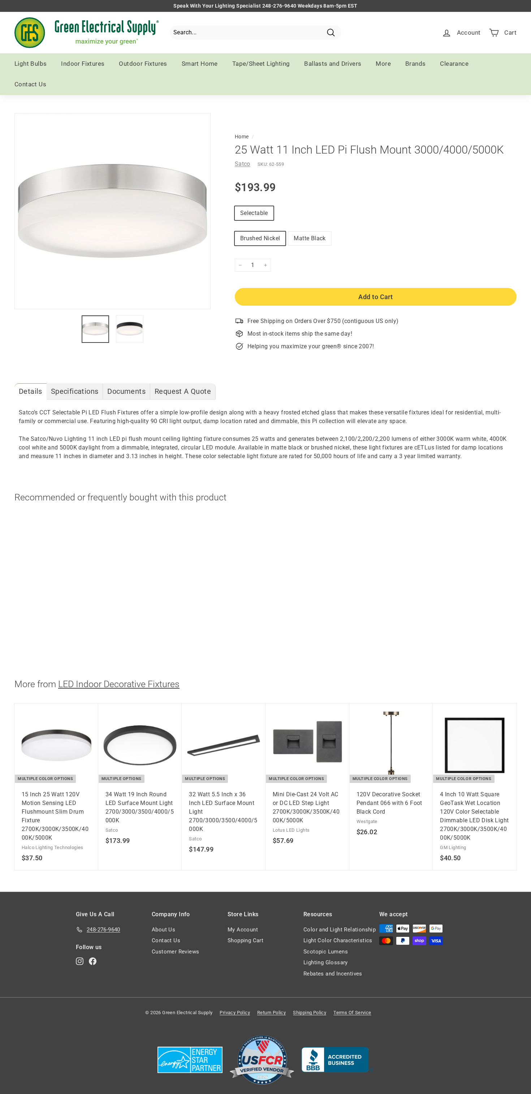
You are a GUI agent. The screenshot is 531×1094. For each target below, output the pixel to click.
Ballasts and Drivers (332, 63)
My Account (243, 929)
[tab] (30, 391)
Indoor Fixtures (82, 63)
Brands (415, 63)
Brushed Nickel (260, 238)
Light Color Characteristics (337, 940)
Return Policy (271, 1012)
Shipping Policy (309, 1012)
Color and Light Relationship (339, 929)
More (383, 63)
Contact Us (30, 84)
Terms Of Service (352, 1012)
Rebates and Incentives (332, 973)
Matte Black (309, 238)
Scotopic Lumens (325, 951)
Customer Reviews (175, 951)
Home (242, 136)
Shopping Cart (245, 940)
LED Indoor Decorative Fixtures (119, 684)
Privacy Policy (235, 1012)
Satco (242, 163)
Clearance (454, 63)
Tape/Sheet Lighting (261, 63)
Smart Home (200, 63)
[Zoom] (112, 211)
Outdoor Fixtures (143, 63)
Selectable (254, 213)
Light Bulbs (30, 63)
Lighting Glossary (325, 962)
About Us (163, 929)
